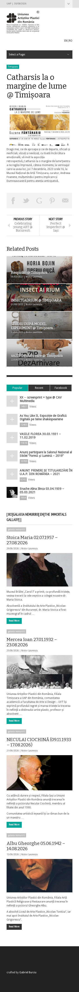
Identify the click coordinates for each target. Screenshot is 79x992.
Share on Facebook (13, 200)
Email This (65, 200)
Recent (39, 387)
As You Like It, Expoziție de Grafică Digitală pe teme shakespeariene (43, 417)
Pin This (52, 200)
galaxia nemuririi (16, 529)
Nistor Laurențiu (29, 548)
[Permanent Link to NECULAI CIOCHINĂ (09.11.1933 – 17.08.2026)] (39, 772)
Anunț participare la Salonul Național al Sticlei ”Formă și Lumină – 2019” (46, 453)
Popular (17, 387)
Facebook (61, 387)
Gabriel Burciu (27, 972)
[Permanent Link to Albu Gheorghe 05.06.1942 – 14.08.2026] (39, 875)
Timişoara (13, 67)
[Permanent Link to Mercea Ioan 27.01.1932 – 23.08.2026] (39, 672)
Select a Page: (68, 4)
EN (65, 40)
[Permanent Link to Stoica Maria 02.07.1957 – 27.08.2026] (39, 569)
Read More (14, 620)
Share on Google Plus (39, 200)
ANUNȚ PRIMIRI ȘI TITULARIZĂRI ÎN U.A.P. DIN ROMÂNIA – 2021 (46, 472)
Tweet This (26, 200)
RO (70, 40)
